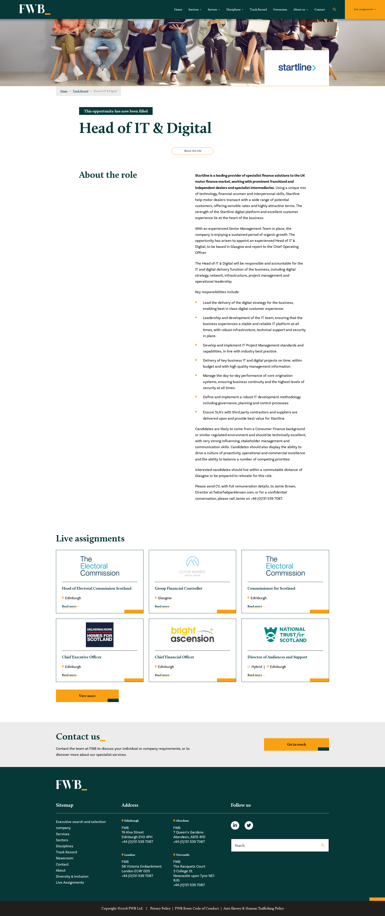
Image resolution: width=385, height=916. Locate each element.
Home (178, 9)
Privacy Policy (160, 908)
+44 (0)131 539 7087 (137, 841)
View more (87, 696)
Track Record (258, 9)
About (61, 870)
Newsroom (280, 9)
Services (193, 9)
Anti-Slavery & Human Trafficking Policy (253, 908)
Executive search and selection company (81, 825)
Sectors (212, 9)
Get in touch (296, 744)
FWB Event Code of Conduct (197, 908)
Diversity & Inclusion (72, 876)
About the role (192, 151)
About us (299, 9)
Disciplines (233, 9)
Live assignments (363, 9)
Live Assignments (70, 883)
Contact (319, 9)
